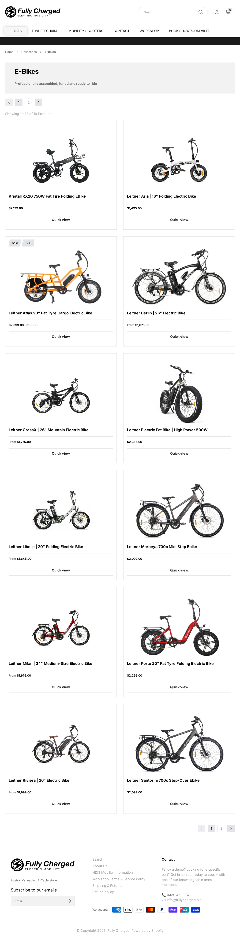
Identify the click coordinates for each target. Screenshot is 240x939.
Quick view (61, 220)
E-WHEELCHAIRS (45, 31)
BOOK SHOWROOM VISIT (189, 31)
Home (9, 52)
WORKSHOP (149, 31)
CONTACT (121, 31)
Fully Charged (119, 930)
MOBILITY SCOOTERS (85, 31)
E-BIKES (15, 31)
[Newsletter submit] (69, 901)
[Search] (201, 12)
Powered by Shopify (147, 930)
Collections (29, 52)
